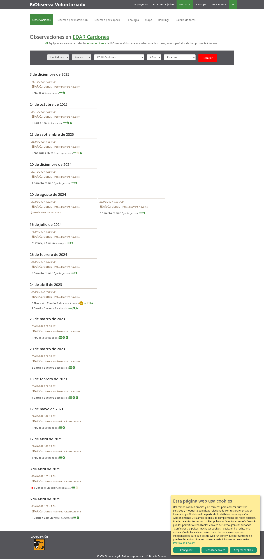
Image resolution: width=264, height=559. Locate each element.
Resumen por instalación (72, 20)
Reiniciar (207, 58)
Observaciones (41, 20)
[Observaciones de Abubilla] (60, 93)
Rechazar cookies (215, 550)
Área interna (219, 4)
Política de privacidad (133, 556)
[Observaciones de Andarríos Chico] (75, 153)
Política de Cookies (156, 556)
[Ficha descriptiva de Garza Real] (68, 123)
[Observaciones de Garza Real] (64, 123)
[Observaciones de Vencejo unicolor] (74, 487)
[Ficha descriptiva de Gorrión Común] (78, 517)
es (233, 4)
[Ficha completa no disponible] (78, 153)
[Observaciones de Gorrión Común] (75, 517)
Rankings (164, 20)
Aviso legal (114, 556)
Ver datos (185, 4)
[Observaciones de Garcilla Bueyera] (71, 308)
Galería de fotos (186, 20)
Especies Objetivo (163, 4)
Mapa (148, 20)
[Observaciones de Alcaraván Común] (85, 303)
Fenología (133, 20)
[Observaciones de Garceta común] (72, 183)
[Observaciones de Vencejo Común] (68, 243)
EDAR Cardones (91, 36)
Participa (201, 4)
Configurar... (187, 550)
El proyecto (141, 4)
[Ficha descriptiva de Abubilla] (63, 93)
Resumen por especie (107, 20)
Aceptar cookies (243, 550)
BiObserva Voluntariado (57, 4)
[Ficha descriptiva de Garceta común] (75, 183)
